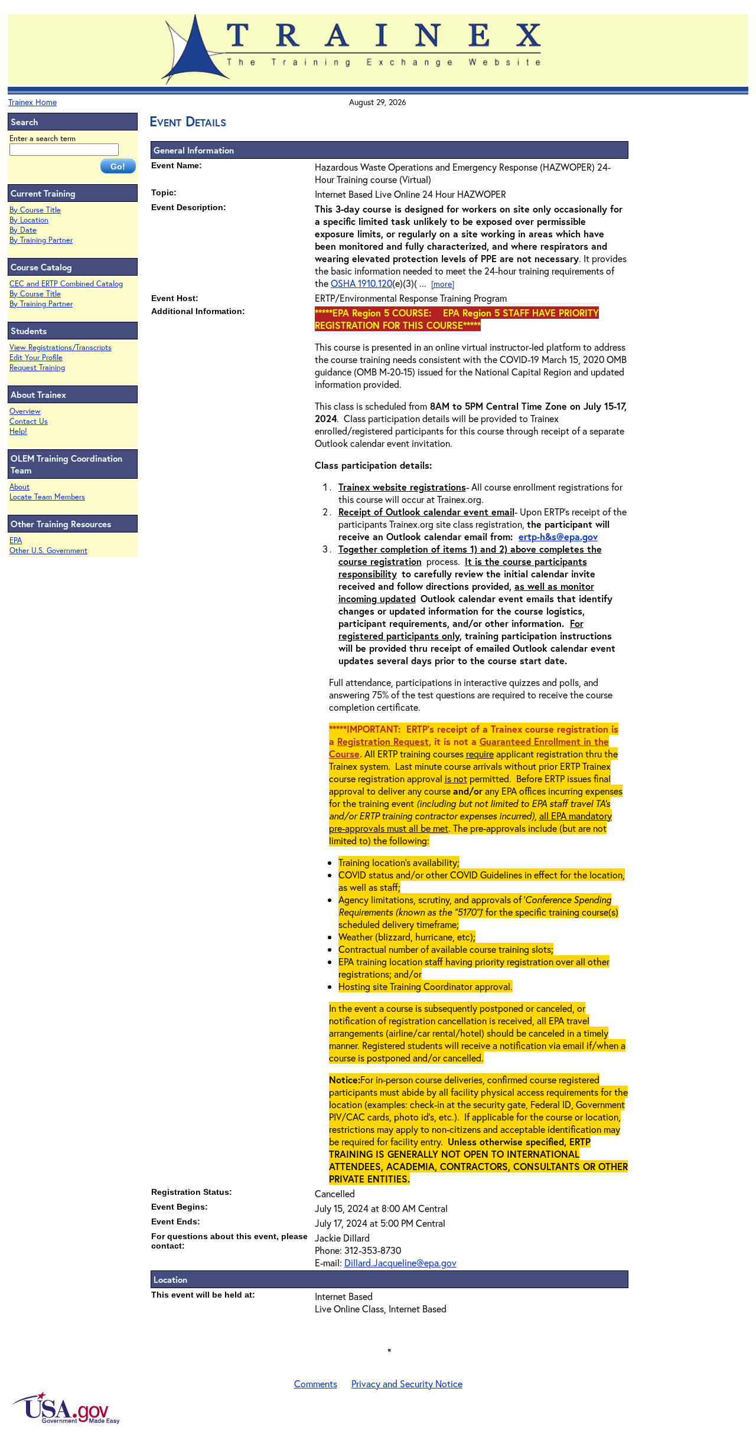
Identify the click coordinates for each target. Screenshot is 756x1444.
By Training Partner (41, 240)
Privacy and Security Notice (406, 1383)
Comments (315, 1383)
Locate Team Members (47, 497)
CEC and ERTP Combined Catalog (66, 284)
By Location (28, 220)
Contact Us (28, 421)
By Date (23, 230)
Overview (25, 411)
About (19, 487)
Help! (18, 431)
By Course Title (35, 210)
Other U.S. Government (48, 550)
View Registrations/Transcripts (60, 347)
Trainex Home (32, 101)
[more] (442, 283)
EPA (15, 540)
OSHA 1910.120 (361, 283)
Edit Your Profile (36, 357)
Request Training (37, 367)
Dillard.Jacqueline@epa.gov (400, 1262)
